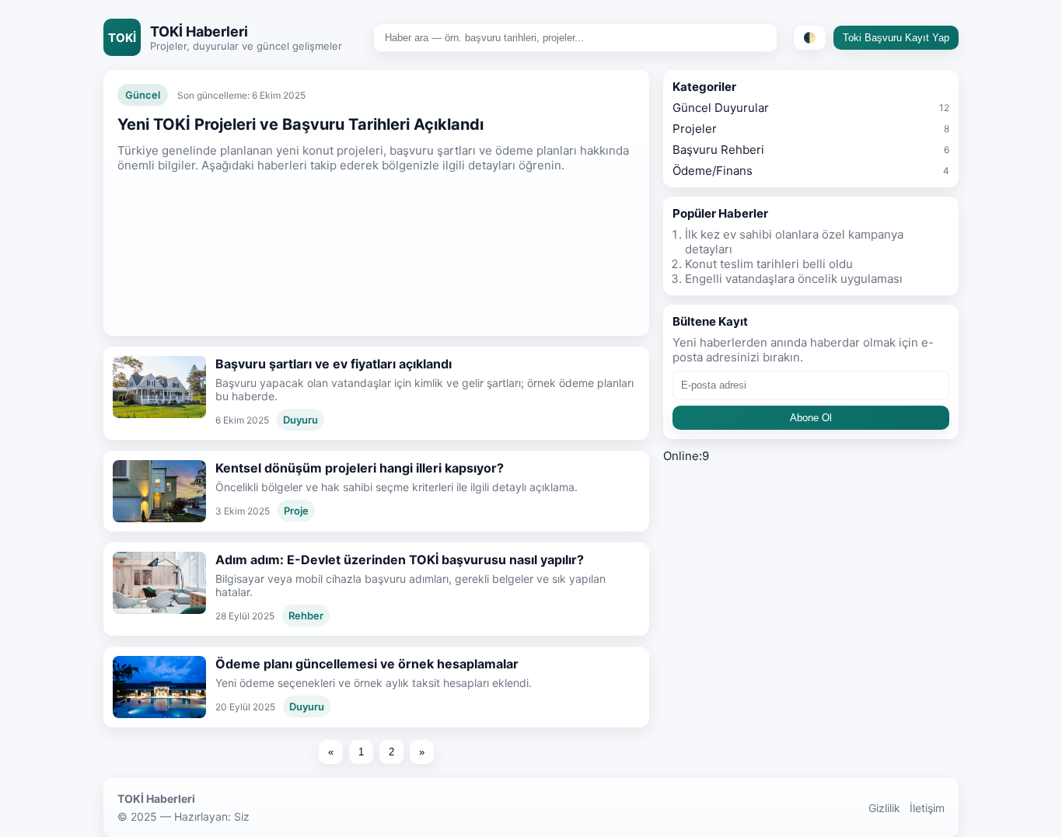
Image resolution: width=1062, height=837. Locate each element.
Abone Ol (811, 418)
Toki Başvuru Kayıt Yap (896, 38)
